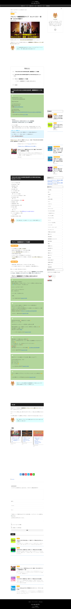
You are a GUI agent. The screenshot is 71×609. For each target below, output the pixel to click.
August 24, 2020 (28, 332)
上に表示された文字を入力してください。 (18, 517)
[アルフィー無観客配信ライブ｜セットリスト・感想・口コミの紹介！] (28, 474)
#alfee (21, 329)
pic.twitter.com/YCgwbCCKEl (31, 310)
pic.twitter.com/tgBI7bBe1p (36, 112)
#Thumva (29, 112)
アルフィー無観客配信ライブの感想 (21, 78)
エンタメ (13, 479)
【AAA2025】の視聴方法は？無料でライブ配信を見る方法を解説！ (29, 578)
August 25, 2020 (24, 298)
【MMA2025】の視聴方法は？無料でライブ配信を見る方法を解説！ (29, 549)
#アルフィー (23, 310)
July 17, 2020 (25, 114)
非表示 (28, 68)
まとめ (15, 84)
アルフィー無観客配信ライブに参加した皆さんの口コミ (25, 81)
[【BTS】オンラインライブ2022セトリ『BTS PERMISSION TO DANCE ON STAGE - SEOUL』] (27, 433)
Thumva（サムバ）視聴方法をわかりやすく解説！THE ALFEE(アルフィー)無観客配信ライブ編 (16, 439)
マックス (55, 181)
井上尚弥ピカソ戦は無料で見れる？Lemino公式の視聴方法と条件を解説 (58, 117)
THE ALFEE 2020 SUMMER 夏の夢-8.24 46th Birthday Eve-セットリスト (27, 75)
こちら (30, 143)
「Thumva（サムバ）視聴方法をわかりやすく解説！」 (27, 146)
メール (12, 505)
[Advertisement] (27, 59)
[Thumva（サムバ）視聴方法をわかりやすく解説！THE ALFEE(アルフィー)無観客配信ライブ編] (16, 433)
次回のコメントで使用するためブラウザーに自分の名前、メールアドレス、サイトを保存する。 (27, 514)
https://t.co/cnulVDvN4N (18, 112)
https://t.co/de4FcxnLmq (18, 106)
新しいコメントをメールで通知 (16, 524)
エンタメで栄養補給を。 (35, 606)
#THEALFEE (25, 112)
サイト (12, 509)
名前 (12, 501)
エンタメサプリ (35, 3)
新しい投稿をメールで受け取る (16, 527)
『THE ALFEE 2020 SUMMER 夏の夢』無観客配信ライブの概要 (26, 71)
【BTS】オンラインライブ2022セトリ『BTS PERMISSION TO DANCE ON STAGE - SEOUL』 (27, 439)
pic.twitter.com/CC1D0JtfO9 (34, 347)
